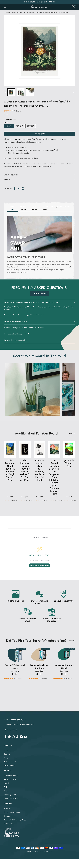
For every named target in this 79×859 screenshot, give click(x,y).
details (7, 180)
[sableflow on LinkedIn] (21, 736)
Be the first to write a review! (39, 565)
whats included (11, 175)
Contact (7, 754)
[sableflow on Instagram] (13, 736)
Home (6, 12)
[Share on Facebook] (14, 188)
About (6, 750)
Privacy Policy (9, 765)
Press (6, 758)
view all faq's (39, 293)
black (13, 674)
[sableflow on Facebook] (5, 736)
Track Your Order (10, 779)
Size (6, 122)
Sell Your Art (8, 824)
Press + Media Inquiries (12, 812)
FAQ (5, 787)
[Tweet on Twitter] (18, 188)
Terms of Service (10, 762)
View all (72, 433)
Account (7, 791)
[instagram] (23, 188)
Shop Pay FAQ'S (10, 795)
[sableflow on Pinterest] (9, 736)
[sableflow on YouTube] (25, 736)
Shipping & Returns (11, 775)
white (16, 674)
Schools (7, 816)
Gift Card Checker (10, 798)
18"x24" (19, 126)
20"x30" (30, 126)
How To (7, 783)
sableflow (37, 852)
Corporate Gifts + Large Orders (15, 820)
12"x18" (9, 126)
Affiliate (7, 808)
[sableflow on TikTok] (17, 736)
